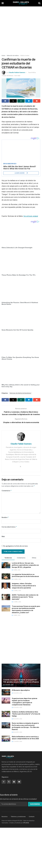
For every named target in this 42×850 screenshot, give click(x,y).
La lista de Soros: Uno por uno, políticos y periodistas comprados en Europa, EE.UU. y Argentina (25, 565)
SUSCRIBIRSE (35, 804)
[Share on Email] (36, 101)
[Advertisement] (21, 29)
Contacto (31, 816)
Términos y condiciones (18, 816)
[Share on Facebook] (5, 101)
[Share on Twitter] (13, 101)
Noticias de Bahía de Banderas (20, 393)
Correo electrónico (9, 527)
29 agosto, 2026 (17, 707)
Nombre (5, 517)
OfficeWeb (26, 823)
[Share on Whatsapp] (21, 101)
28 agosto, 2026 (17, 718)
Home (3, 55)
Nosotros (5, 816)
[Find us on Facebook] (4, 782)
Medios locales (24, 55)
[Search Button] (39, 3)
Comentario (7, 491)
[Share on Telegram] (29, 101)
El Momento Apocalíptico (21, 690)
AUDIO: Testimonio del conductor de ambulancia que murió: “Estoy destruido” (25, 597)
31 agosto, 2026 (8, 684)
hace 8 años (32, 72)
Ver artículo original (30, 216)
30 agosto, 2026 (17, 693)
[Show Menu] (3, 3)
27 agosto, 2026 (17, 741)
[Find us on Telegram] (14, 782)
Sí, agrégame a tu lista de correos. (15, 546)
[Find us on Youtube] (19, 782)
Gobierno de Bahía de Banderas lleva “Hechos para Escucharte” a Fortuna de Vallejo (26, 714)
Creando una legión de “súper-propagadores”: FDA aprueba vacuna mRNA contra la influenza (21, 681)
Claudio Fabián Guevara (17, 72)
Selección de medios (13, 55)
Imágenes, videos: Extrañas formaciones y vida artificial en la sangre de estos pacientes (24, 586)
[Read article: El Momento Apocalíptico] (6, 692)
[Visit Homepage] (21, 3)
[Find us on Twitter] (9, 782)
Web (3, 536)
